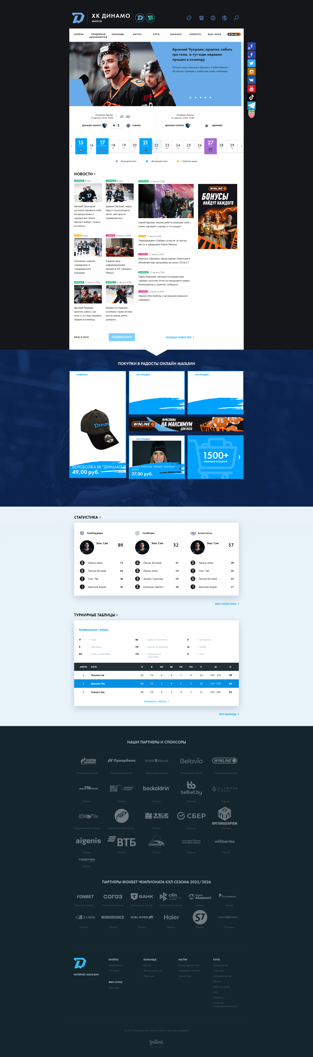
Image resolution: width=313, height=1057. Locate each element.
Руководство (220, 965)
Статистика (86, 517)
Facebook (251, 46)
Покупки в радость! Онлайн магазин (156, 363)
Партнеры (218, 970)
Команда (118, 34)
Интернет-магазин (86, 974)
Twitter (251, 63)
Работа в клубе (222, 986)
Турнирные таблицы (94, 614)
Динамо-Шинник (139, 18)
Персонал (148, 976)
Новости (195, 34)
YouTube (251, 89)
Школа (217, 981)
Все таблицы (227, 714)
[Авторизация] (213, 17)
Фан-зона (214, 34)
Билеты (79, 34)
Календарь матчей (188, 965)
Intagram (251, 72)
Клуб (156, 34)
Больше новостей (178, 337)
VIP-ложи (114, 970)
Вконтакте (251, 80)
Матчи (137, 34)
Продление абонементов (98, 36)
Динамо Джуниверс (150, 18)
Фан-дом (114, 987)
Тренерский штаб (153, 970)
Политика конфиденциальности (225, 1004)
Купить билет (116, 965)
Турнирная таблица (189, 970)
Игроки (147, 965)
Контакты (218, 997)
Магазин (176, 34)
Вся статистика (225, 604)
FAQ (215, 992)
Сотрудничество (222, 976)
